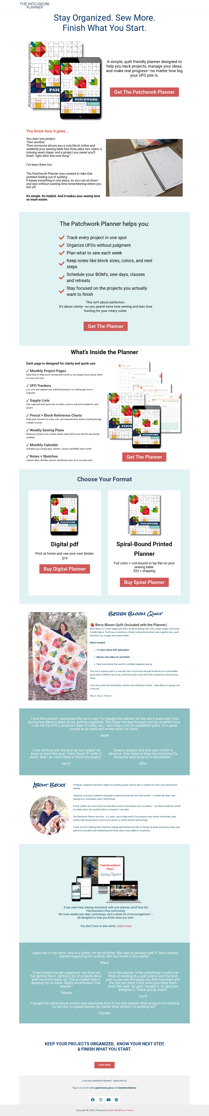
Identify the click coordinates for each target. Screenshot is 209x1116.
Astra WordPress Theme (121, 1110)
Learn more (124, 926)
